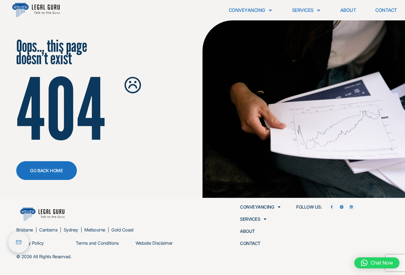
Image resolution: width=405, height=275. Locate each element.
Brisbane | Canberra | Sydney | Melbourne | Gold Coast (75, 230)
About (348, 10)
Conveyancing (247, 10)
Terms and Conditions (97, 243)
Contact (386, 10)
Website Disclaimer (154, 243)
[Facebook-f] (331, 207)
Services (303, 10)
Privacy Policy (30, 243)
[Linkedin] (351, 207)
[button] (377, 262)
